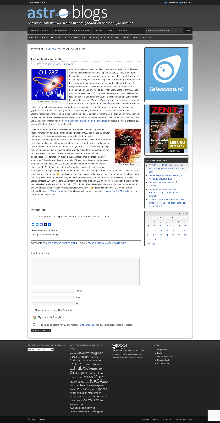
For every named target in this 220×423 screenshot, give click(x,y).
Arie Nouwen (54, 64)
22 (154, 235)
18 (173, 231)
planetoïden (85, 385)
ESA (73, 364)
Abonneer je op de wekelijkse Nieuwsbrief (54, 310)
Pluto (95, 385)
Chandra (84, 356)
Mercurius (85, 382)
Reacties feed (163, 360)
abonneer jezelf (89, 325)
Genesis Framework (166, 420)
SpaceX (102, 389)
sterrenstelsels (78, 392)
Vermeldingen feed (165, 357)
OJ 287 (98, 243)
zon (80, 404)
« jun (147, 244)
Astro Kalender (51, 37)
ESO (81, 364)
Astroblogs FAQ (109, 37)
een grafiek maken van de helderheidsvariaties (85, 121)
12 (179, 226)
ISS (74, 372)
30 (161, 239)
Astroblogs (110, 16)
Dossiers (98, 30)
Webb (94, 400)
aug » (154, 244)
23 (161, 235)
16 (161, 231)
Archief (33, 37)
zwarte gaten (69, 243)
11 (173, 226)
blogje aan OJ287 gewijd (117, 191)
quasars (56, 243)
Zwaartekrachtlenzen (78, 411)
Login (159, 353)
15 (154, 231)
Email (78, 297)
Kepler (100, 373)
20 (185, 231)
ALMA (78, 353)
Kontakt (46, 30)
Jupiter (82, 373)
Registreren (162, 350)
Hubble (81, 368)
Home (34, 30)
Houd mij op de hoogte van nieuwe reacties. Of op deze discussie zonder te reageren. (85, 325)
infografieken (95, 369)
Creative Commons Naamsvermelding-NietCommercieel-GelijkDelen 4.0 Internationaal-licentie (130, 354)
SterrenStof (130, 37)
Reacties (187, 3)
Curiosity (75, 360)
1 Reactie (69, 64)
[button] (109, 103)
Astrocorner (72, 37)
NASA (96, 381)
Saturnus (91, 389)
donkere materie (91, 360)
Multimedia (90, 37)
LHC (81, 377)
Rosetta (81, 389)
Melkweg (75, 381)
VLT (87, 400)
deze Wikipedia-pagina (56, 191)
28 (148, 239)
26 (179, 235)
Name (78, 291)
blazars (90, 243)
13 (185, 226)
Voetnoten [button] (38, 210)
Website (79, 304)
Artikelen (172, 3)
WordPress (181, 420)
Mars (98, 376)
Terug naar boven (38, 420)
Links (110, 30)
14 (148, 231)
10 (167, 226)
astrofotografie (92, 353)
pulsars (101, 386)
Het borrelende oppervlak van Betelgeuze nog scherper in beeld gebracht (164, 192)
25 (173, 235)
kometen (74, 377)
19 (179, 231)
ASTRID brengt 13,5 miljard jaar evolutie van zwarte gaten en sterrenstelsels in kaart (167, 168)
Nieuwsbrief (61, 30)
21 (148, 235)
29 (154, 239)
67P (71, 353)
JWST (92, 373)
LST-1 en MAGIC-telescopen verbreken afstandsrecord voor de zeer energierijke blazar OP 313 (167, 203)
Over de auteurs (80, 30)
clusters (94, 357)
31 (167, 239)
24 (167, 235)
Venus (80, 400)
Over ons (146, 37)
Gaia (72, 369)
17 (167, 231)
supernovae (77, 396)
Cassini (74, 356)
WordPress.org (163, 363)
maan (88, 377)
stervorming (94, 392)
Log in (190, 420)
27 (185, 235)
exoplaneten (95, 364)
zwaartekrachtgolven (82, 407)
